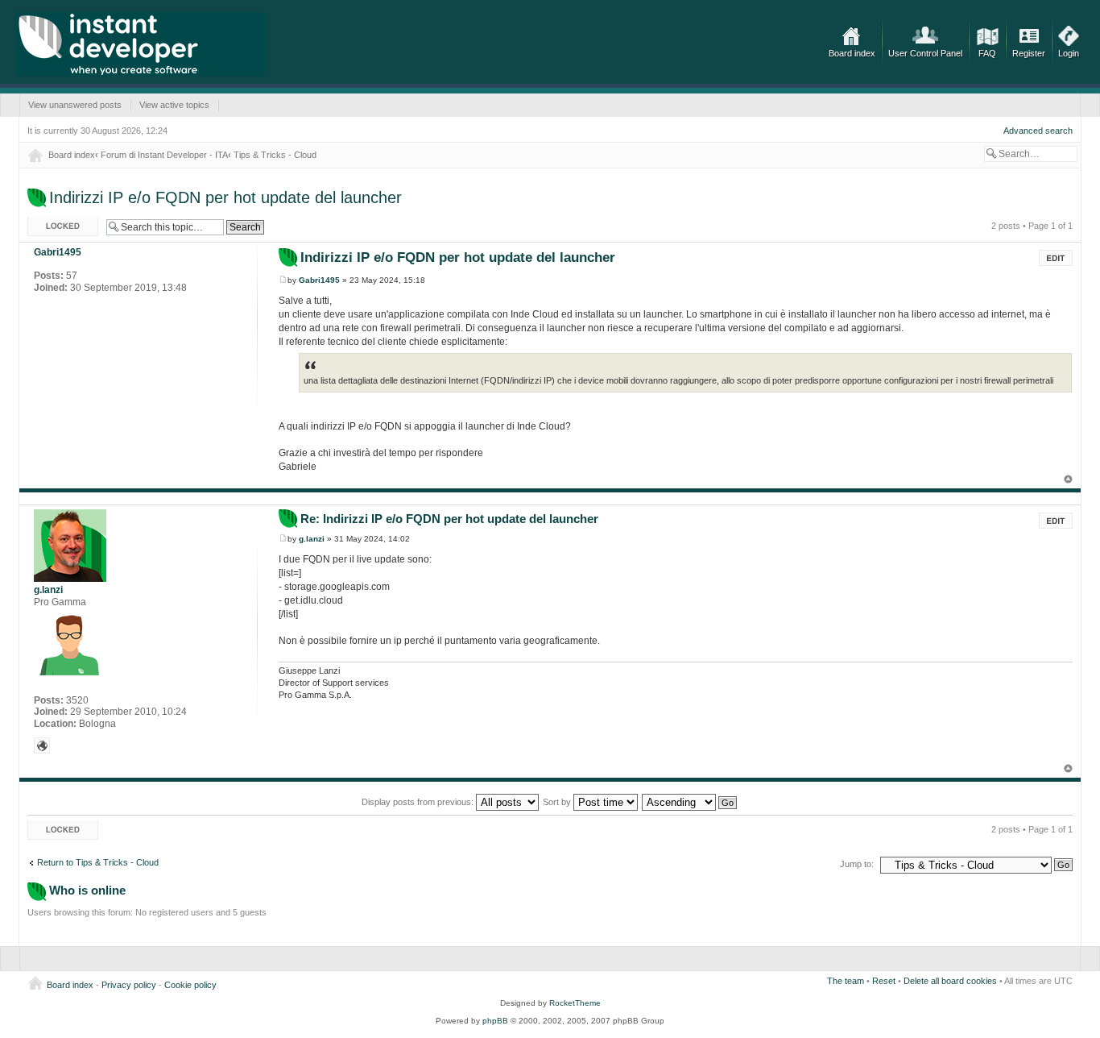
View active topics (174, 105)
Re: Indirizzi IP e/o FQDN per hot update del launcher (449, 518)
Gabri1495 (319, 280)
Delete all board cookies (950, 981)
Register (1028, 53)
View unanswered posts (75, 105)
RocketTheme (575, 1003)
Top (1068, 479)
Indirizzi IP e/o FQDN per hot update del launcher (225, 197)
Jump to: (857, 864)
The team (845, 981)
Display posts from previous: (419, 802)
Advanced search (1038, 130)
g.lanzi (312, 538)
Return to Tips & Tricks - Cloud (98, 862)
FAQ (987, 53)
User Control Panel (925, 53)
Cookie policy (190, 985)
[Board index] (140, 44)
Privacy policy (128, 985)
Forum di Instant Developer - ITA (164, 155)
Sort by (558, 802)
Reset (883, 981)
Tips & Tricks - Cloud (275, 155)
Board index (852, 53)
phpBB (495, 1020)
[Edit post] (1056, 258)
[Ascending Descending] (690, 802)
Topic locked (52, 221)
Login (1068, 53)
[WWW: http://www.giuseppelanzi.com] (42, 745)
